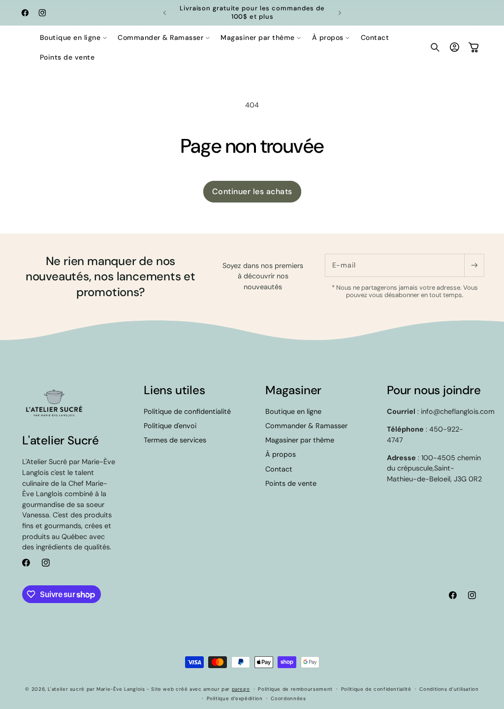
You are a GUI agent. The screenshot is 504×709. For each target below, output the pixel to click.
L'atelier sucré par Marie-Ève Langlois (96, 689)
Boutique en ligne (293, 411)
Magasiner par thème (299, 440)
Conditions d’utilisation (448, 689)
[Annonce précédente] (164, 13)
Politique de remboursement (295, 689)
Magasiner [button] (293, 390)
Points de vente (290, 483)
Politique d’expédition (235, 698)
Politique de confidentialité (187, 411)
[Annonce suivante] (339, 13)
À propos (280, 454)
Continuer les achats (252, 191)
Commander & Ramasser (306, 425)
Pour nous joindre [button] (434, 390)
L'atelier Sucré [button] (60, 440)
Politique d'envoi (170, 425)
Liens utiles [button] (174, 390)
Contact (278, 469)
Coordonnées (288, 698)
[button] (73, 37)
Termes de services (175, 440)
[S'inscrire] (474, 265)
